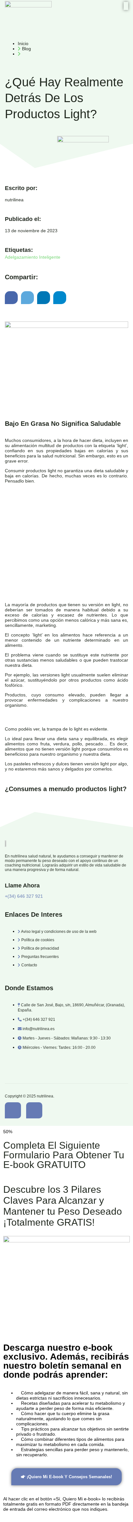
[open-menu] (126, 6)
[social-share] (11, 297)
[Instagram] (34, 1110)
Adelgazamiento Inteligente (32, 257)
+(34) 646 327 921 (24, 896)
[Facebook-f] (13, 1110)
